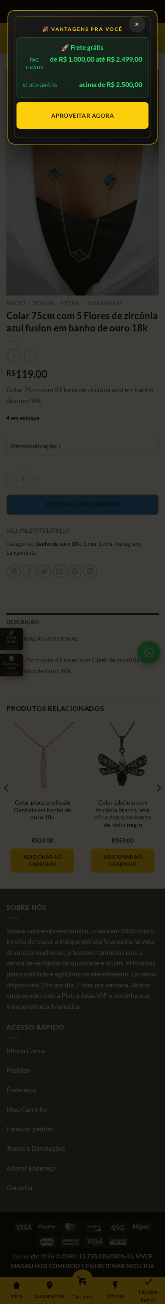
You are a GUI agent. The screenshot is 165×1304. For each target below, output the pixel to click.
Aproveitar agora (82, 115)
